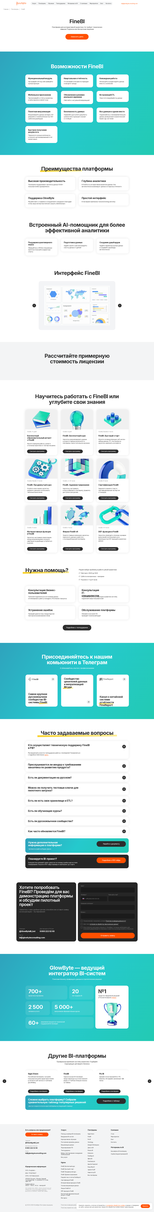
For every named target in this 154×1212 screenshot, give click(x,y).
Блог (112, 1139)
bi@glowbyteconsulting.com (129, 3)
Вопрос (83, 912)
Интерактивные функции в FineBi (70, 1183)
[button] (34, 3)
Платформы (15, 9)
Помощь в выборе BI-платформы (70, 1134)
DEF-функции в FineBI (67, 1191)
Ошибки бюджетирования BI (119, 1154)
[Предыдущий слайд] (34, 305)
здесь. (46, 755)
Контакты (113, 1142)
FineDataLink (91, 1161)
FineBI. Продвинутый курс (68, 1172)
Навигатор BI (91, 1172)
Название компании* (87, 903)
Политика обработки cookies (69, 1207)
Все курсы (64, 1198)
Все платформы (92, 1175)
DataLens (90, 1153)
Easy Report (91, 1167)
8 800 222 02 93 (47, 931)
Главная (6, 9)
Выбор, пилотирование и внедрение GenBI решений (71, 1154)
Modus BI (90, 1150)
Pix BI (101, 1074)
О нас (112, 1134)
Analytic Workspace (93, 1145)
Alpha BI (90, 1158)
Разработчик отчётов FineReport (71, 1177)
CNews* (114, 998)
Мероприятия (115, 1136)
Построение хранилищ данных (70, 1142)
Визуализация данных (67, 1145)
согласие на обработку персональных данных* (104, 924)
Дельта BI (90, 1147)
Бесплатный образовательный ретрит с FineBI (70, 1194)
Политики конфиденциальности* (116, 921)
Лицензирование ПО (67, 1147)
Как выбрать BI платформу (119, 1151)
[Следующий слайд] (120, 305)
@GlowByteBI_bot (27, 931)
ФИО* (82, 886)
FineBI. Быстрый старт (67, 1169)
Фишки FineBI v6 (65, 1188)
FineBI (23, 9)
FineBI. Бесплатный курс (68, 1166)
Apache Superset (93, 1164)
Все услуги (64, 1157)
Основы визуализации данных (70, 1185)
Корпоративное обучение (68, 1139)
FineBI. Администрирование (69, 1174)
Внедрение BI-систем (67, 1136)
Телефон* (84, 895)
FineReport (91, 1156)
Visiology (90, 1142)
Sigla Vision (33, 1074)
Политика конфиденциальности (70, 1205)
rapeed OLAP (91, 1169)
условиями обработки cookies (115, 1205)
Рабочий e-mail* (113, 895)
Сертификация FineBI (67, 1180)
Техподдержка (65, 1150)
